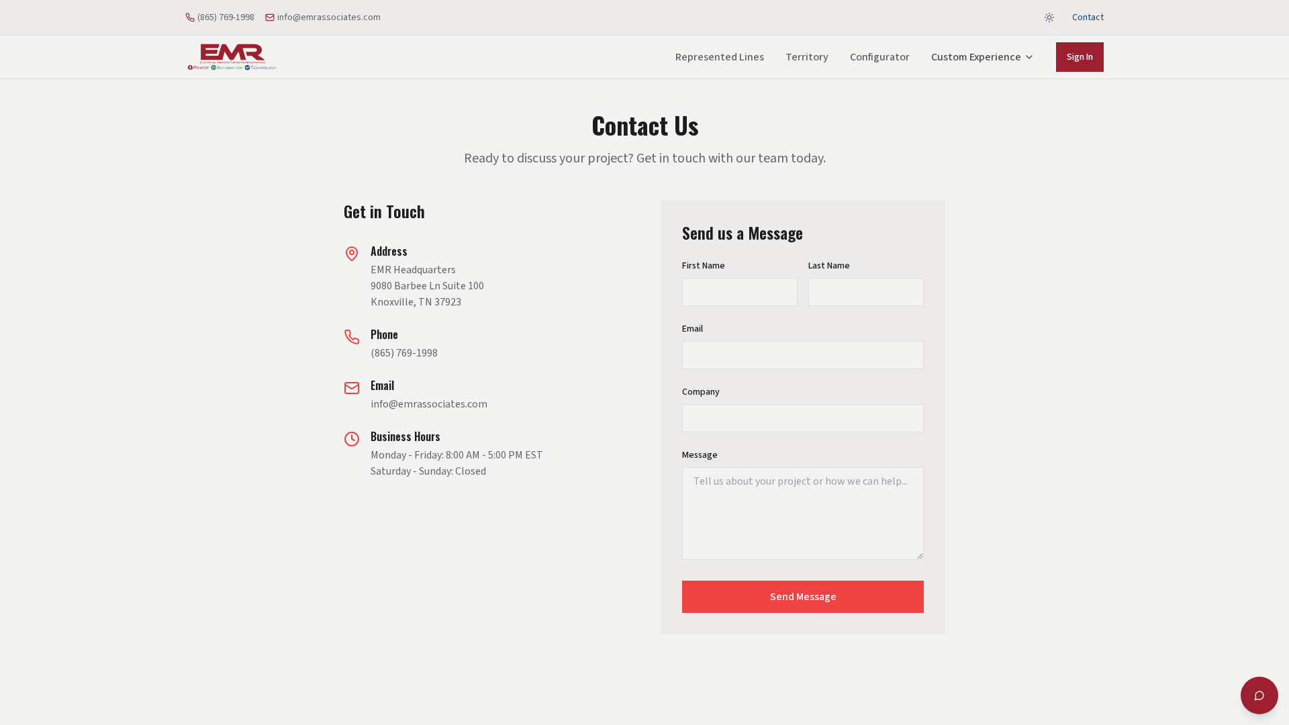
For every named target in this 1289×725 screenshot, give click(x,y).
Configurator (880, 57)
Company (701, 392)
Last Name (829, 266)
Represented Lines (719, 57)
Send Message (803, 596)
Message (700, 455)
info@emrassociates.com (329, 17)
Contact (1088, 17)
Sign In (1080, 57)
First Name (703, 266)
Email (692, 329)
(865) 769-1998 (225, 17)
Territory (806, 57)
